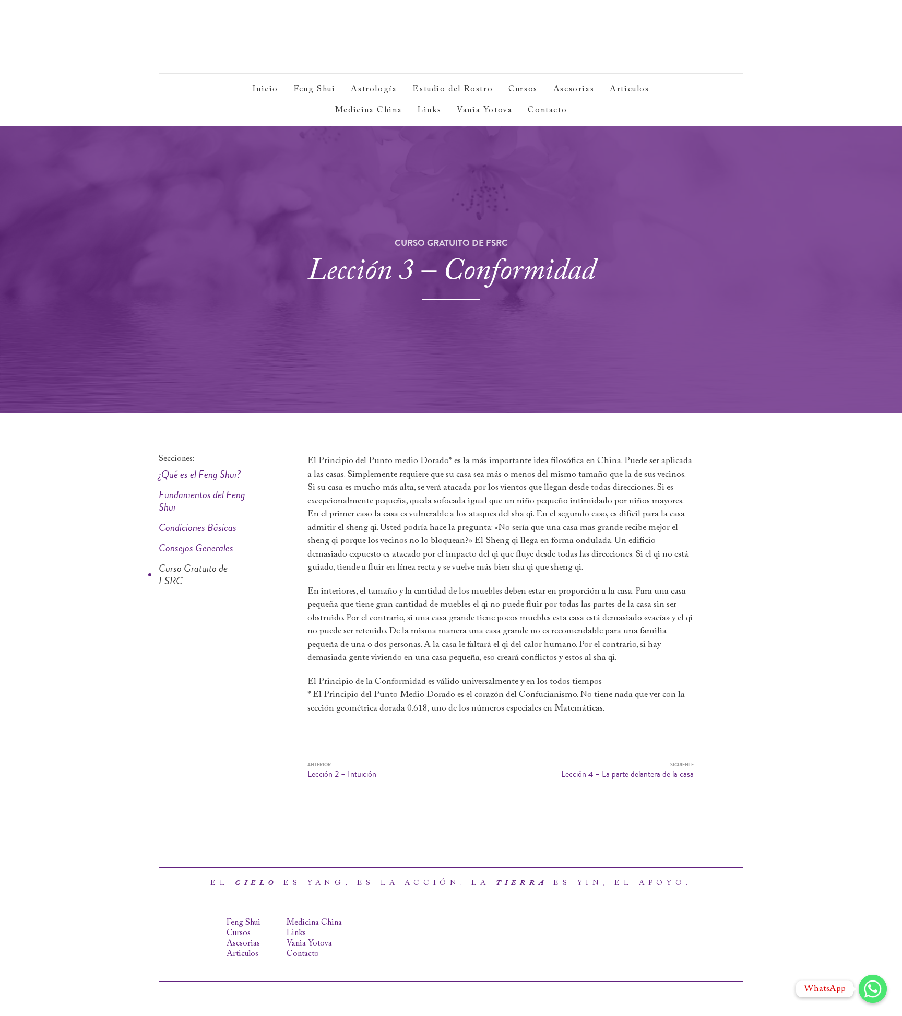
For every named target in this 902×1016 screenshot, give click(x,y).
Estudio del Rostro (452, 89)
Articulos (629, 89)
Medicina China (368, 110)
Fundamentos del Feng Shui (202, 501)
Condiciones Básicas (197, 528)
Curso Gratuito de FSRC (193, 574)
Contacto (547, 110)
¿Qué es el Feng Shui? (200, 474)
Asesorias (573, 89)
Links (429, 110)
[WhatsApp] (873, 989)
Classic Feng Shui (236, 36)
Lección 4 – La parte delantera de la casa (627, 771)
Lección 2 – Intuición (341, 771)
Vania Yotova (484, 110)
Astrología (374, 89)
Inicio (265, 89)
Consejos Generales (196, 548)
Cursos (523, 89)
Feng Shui (314, 89)
